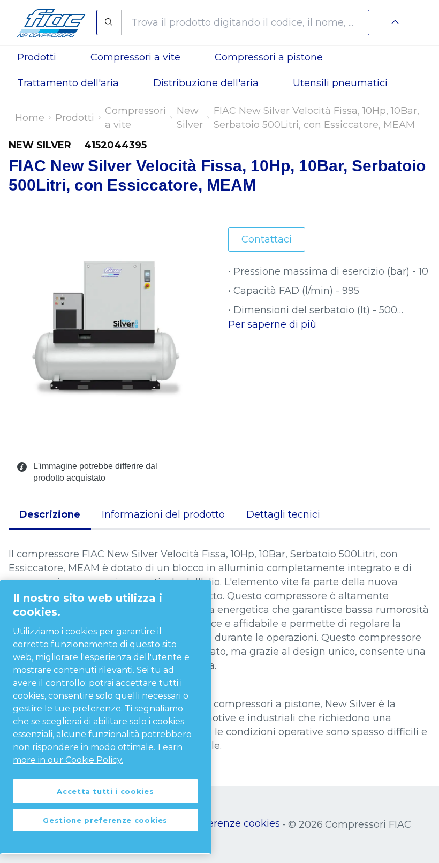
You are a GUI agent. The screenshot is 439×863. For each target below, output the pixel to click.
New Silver (190, 118)
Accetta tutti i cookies (105, 791)
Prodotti (74, 118)
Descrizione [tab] (49, 514)
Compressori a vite (135, 118)
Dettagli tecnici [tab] (283, 514)
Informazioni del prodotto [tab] (163, 514)
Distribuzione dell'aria (206, 83)
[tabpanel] (219, 650)
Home (29, 118)
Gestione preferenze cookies (211, 823)
